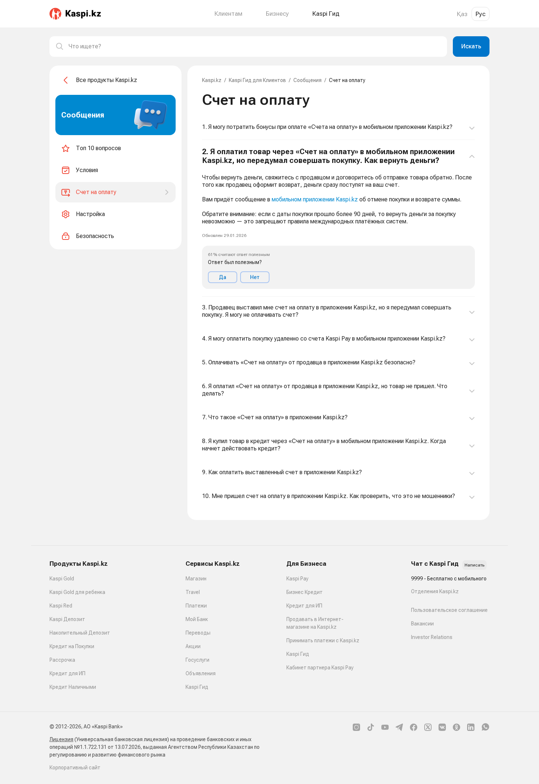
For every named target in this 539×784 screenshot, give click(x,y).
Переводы (198, 633)
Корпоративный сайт (75, 767)
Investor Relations (431, 637)
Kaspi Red (61, 606)
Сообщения (307, 80)
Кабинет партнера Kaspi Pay (319, 667)
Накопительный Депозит (80, 633)
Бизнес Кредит (304, 592)
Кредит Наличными (73, 687)
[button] (338, 218)
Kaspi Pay (297, 579)
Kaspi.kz (211, 80)
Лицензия (61, 739)
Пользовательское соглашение (449, 610)
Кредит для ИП (67, 673)
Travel (193, 592)
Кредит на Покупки (72, 646)
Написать (474, 565)
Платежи (196, 606)
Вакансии (422, 624)
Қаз (462, 14)
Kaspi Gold (62, 579)
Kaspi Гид (197, 687)
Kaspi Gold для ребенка (77, 592)
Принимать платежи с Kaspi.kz (322, 640)
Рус (480, 14)
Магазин (196, 579)
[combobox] (255, 46)
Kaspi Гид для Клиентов (257, 80)
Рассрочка (62, 660)
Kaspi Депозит (67, 619)
